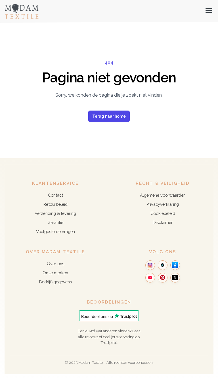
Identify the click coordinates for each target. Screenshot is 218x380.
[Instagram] (150, 265)
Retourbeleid (55, 204)
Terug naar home (109, 116)
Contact (55, 195)
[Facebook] (175, 265)
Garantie (55, 222)
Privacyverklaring (162, 204)
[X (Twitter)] (175, 278)
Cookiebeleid (162, 213)
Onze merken (55, 272)
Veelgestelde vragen (55, 231)
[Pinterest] (162, 278)
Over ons (55, 263)
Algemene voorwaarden (163, 195)
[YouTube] (150, 278)
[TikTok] (162, 265)
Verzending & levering (55, 213)
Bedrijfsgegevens (55, 281)
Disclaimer (163, 222)
